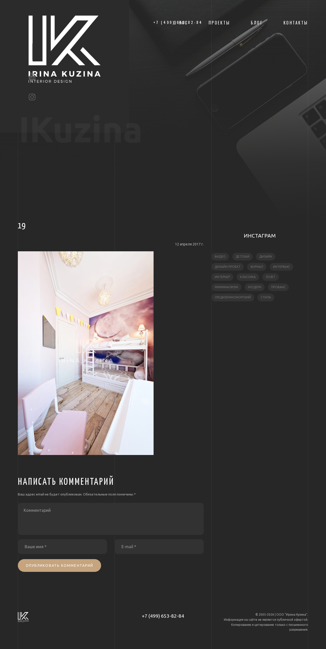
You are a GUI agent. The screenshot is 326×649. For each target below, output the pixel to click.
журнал (256, 266)
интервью (281, 266)
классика (248, 277)
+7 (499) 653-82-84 (163, 616)
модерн (254, 287)
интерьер (222, 277)
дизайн (265, 256)
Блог (257, 23)
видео (220, 256)
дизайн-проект (227, 266)
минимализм (226, 287)
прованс (278, 287)
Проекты (219, 23)
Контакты (295, 23)
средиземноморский (233, 297)
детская (242, 256)
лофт (270, 277)
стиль (266, 297)
